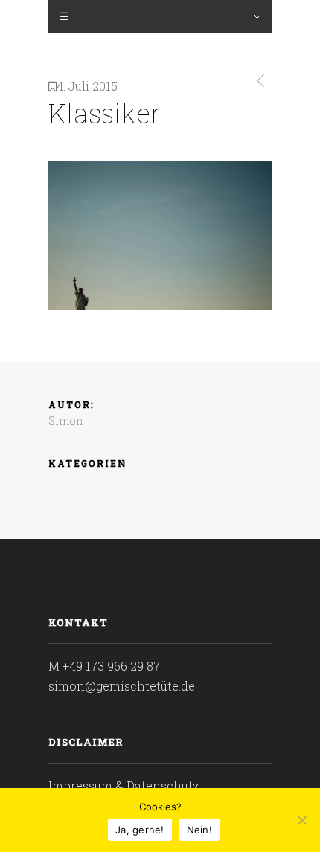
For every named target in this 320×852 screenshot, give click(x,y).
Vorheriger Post (258, 80)
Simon (65, 420)
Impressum (80, 785)
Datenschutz (163, 785)
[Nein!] (301, 820)
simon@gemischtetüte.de (121, 686)
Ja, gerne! (139, 830)
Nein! (199, 830)
